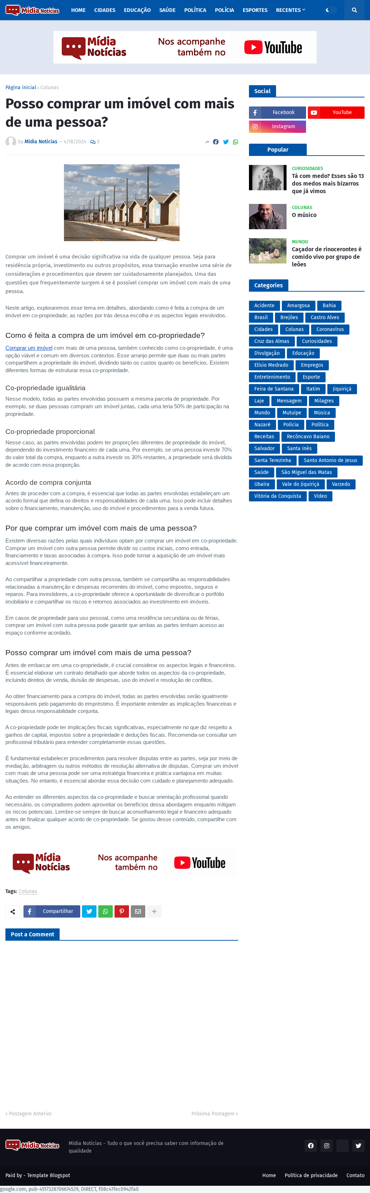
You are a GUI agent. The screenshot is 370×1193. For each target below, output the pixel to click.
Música (322, 413)
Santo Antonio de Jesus (330, 460)
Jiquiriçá (342, 389)
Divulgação (267, 353)
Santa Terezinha (272, 460)
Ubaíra (262, 484)
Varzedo (341, 484)
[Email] (138, 911)
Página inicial (20, 87)
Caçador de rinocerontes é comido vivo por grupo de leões (327, 257)
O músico (304, 215)
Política (320, 425)
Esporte (311, 377)
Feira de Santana (274, 389)
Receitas (264, 437)
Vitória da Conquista (277, 496)
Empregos (312, 365)
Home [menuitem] (78, 10)
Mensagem (289, 401)
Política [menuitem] (195, 10)
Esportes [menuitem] (255, 10)
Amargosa (298, 305)
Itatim (313, 389)
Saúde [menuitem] (167, 10)
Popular (277, 149)
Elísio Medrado (271, 365)
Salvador (264, 448)
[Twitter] (226, 142)
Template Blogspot (48, 1175)
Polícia (291, 425)
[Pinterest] (122, 911)
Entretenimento (272, 377)
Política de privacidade (311, 1175)
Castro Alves (325, 317)
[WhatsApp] (235, 142)
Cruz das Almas (271, 341)
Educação (303, 353)
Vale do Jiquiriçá (300, 484)
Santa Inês (299, 448)
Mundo (262, 413)
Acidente (264, 305)
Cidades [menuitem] (104, 10)
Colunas (49, 87)
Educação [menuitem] (137, 10)
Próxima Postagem (213, 1114)
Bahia (329, 305)
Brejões (289, 317)
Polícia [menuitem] (224, 10)
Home (269, 1175)
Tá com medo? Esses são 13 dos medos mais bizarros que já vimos (328, 184)
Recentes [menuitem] (288, 10)
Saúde (261, 472)
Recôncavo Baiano (308, 437)
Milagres (324, 401)
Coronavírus (330, 329)
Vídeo (320, 496)
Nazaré (262, 425)
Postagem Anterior (30, 1114)
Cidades (263, 329)
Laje (259, 401)
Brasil (261, 317)
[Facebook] (216, 142)
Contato (356, 1175)
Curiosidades (317, 341)
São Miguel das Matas (306, 472)
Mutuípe (292, 413)
